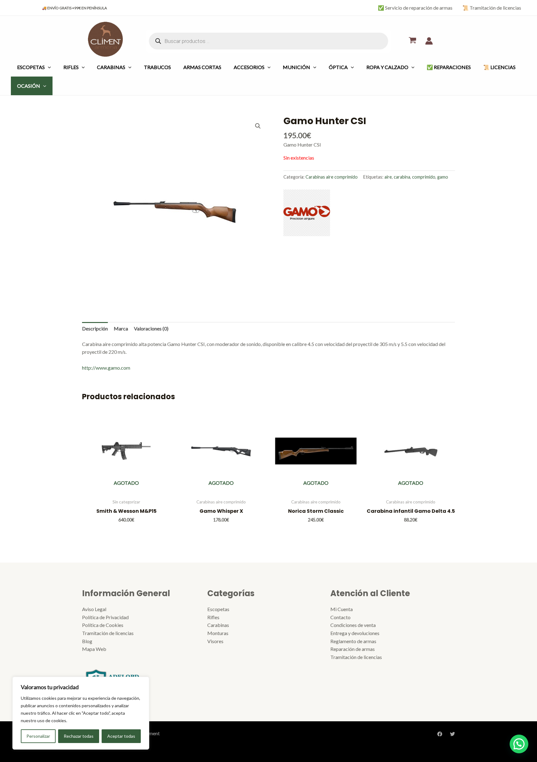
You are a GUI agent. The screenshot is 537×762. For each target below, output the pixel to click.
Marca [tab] (121, 328)
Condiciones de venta (353, 625)
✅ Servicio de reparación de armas (415, 8)
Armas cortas (202, 67)
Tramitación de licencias (108, 633)
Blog (87, 641)
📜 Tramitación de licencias (491, 8)
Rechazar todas (79, 736)
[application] (48, 67)
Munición (296, 67)
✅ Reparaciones (449, 67)
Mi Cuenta (341, 609)
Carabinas (111, 67)
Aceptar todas (121, 736)
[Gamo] (306, 212)
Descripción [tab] (95, 328)
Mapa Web (94, 649)
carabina (402, 177)
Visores (215, 641)
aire (388, 177)
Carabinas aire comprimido (331, 177)
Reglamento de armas (353, 641)
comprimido (423, 177)
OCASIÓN (28, 86)
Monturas (217, 633)
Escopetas (31, 67)
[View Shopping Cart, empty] (412, 41)
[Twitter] (452, 734)
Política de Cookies (102, 625)
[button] (258, 126)
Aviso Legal (94, 609)
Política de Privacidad (105, 617)
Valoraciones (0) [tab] (151, 328)
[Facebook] (439, 734)
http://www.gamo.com (106, 368)
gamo (442, 177)
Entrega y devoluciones (354, 633)
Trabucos (157, 67)
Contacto (340, 617)
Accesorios (249, 67)
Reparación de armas (352, 649)
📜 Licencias (499, 67)
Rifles (71, 67)
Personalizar (38, 736)
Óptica (338, 67)
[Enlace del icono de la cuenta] (429, 41)
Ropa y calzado (387, 67)
